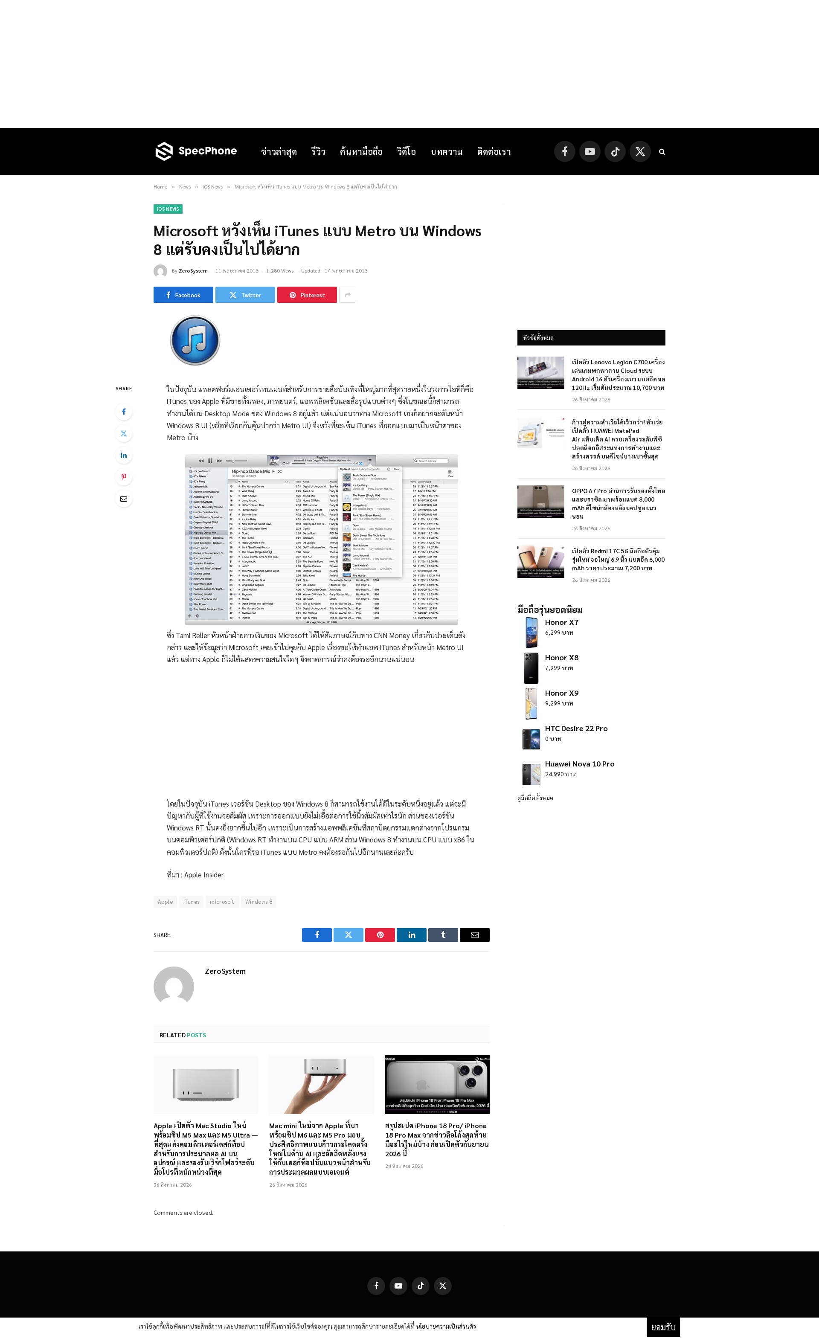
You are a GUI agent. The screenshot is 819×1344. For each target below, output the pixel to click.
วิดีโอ (406, 151)
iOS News (168, 209)
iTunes (191, 901)
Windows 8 (259, 901)
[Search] (661, 151)
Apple (165, 901)
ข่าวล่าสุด (279, 151)
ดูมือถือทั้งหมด (535, 797)
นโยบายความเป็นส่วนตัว (446, 1326)
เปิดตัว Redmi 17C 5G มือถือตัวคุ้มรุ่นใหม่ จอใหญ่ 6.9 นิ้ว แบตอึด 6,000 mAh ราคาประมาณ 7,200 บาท (618, 559)
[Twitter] (123, 433)
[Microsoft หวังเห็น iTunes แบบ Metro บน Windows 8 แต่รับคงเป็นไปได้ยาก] (194, 365)
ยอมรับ (663, 1326)
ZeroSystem (193, 270)
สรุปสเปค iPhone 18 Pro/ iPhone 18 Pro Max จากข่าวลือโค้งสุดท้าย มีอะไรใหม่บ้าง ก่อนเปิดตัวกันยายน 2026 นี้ (437, 1139)
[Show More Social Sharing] (347, 295)
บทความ (446, 151)
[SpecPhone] (196, 151)
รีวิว (318, 151)
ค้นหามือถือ (361, 151)
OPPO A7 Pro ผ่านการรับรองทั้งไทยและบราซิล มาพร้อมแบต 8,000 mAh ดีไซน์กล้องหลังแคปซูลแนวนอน (618, 503)
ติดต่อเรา (494, 151)
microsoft (222, 901)
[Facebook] (123, 411)
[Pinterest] (123, 476)
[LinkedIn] (123, 455)
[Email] (123, 498)
